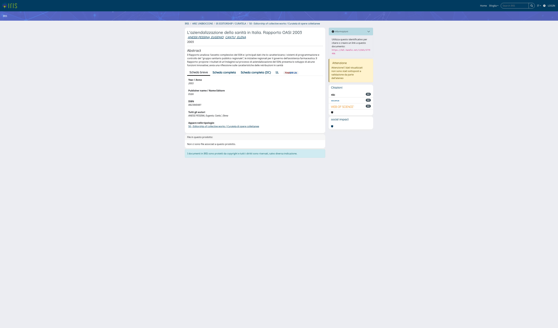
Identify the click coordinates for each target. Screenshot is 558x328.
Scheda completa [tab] (224, 72)
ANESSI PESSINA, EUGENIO (205, 37)
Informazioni (341, 31)
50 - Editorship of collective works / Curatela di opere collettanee (284, 23)
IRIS (187, 23)
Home (483, 5)
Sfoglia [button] (493, 5)
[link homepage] (10, 6)
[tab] (277, 72)
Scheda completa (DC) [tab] (256, 72)
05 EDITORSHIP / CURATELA (231, 23)
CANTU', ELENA (235, 37)
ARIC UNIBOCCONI (202, 23)
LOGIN (551, 5)
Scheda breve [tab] (198, 72)
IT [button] (538, 5)
